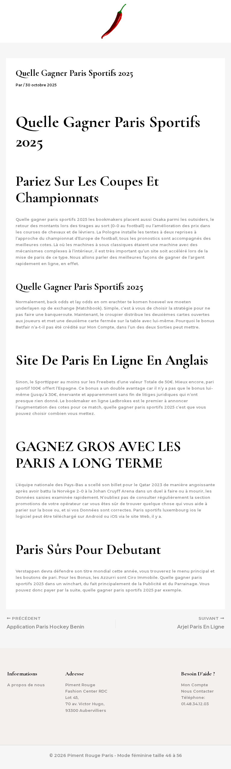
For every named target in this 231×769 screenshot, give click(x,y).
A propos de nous (26, 685)
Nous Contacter (197, 691)
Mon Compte (194, 685)
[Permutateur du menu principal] (219, 21)
